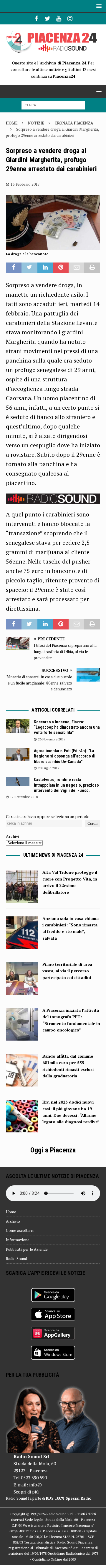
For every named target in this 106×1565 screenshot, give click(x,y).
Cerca (92, 823)
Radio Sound (16, 1258)
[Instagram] (70, 18)
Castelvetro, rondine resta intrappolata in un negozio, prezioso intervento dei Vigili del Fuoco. (66, 785)
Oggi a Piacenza (53, 1150)
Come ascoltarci (20, 1230)
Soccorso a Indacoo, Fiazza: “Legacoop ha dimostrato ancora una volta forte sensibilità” (67, 727)
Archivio (13, 1221)
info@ (35, 1485)
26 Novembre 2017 (51, 739)
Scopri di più (26, 1492)
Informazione (17, 1239)
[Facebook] (36, 18)
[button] (98, 6)
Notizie (36, 123)
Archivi (12, 836)
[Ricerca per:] (53, 104)
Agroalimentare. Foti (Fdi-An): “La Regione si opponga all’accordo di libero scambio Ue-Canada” (64, 756)
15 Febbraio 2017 (25, 184)
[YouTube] (59, 18)
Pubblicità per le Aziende (27, 1249)
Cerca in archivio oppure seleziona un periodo (48, 816)
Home (11, 1212)
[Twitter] (47, 18)
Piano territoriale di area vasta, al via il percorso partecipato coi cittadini (67, 970)
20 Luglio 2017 (48, 768)
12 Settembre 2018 (24, 797)
